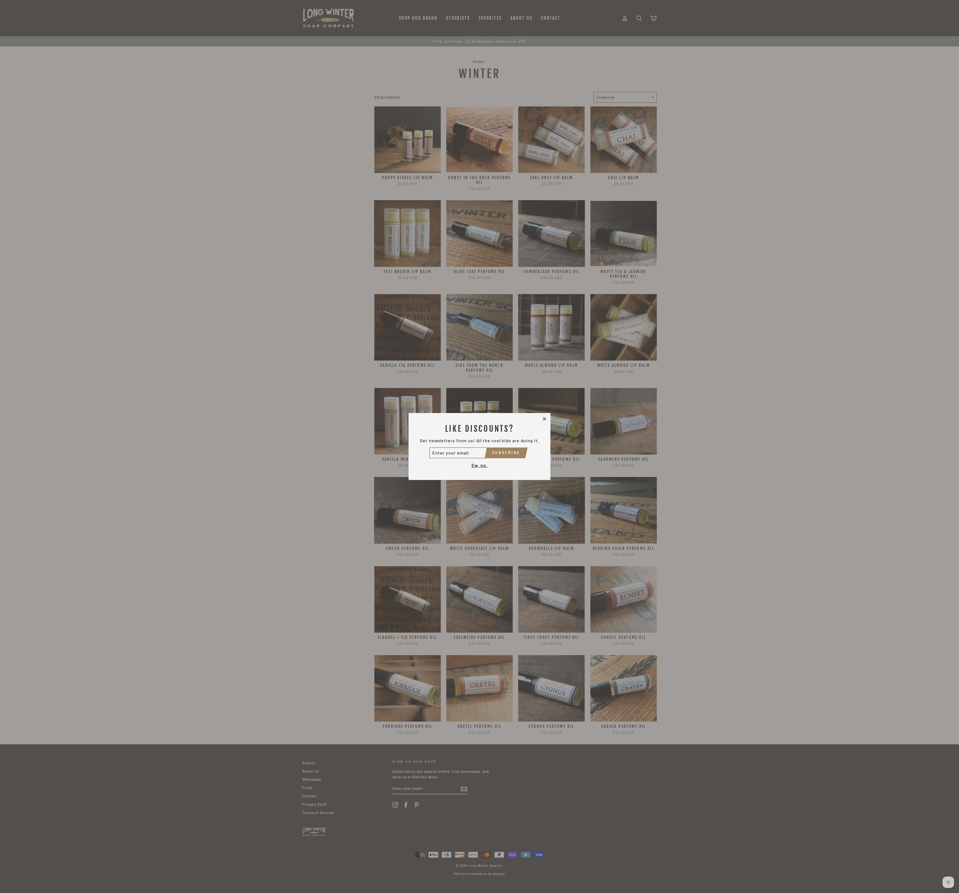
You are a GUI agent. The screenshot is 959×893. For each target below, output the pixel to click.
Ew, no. (479, 465)
